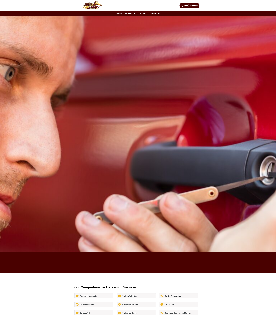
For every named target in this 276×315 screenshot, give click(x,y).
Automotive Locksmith (88, 296)
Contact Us (155, 13)
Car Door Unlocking (129, 296)
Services (128, 13)
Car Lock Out (169, 304)
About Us (142, 13)
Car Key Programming (173, 296)
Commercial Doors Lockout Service (178, 313)
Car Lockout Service (129, 313)
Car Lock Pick (85, 313)
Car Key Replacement (88, 304)
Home (119, 13)
